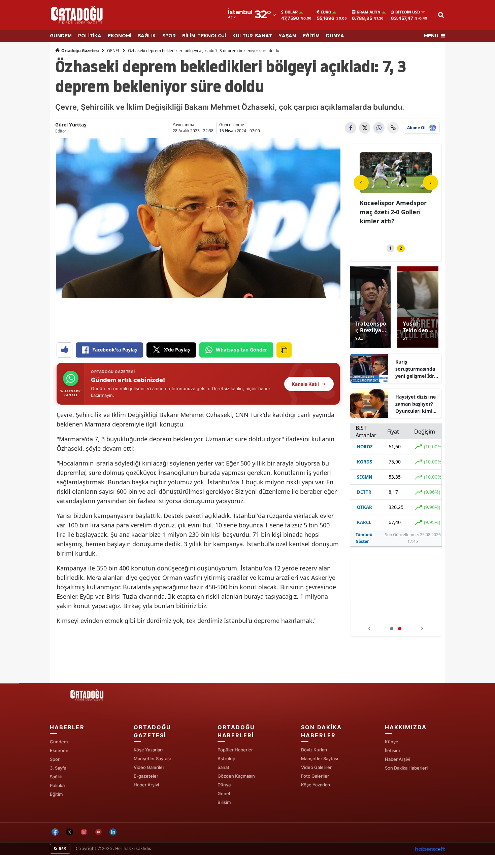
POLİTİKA (89, 36)
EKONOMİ (119, 36)
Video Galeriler (149, 767)
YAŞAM (287, 36)
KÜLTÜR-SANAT (252, 36)
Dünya (224, 784)
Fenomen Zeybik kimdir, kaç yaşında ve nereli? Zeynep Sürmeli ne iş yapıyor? (396, 615)
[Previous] (361, 182)
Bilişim (224, 802)
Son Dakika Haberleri (406, 768)
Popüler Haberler (235, 749)
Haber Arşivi (146, 784)
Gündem (59, 741)
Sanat (223, 767)
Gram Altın (369, 12)
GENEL (113, 50)
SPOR (169, 36)
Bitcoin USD (407, 12)
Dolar (291, 12)
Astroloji (226, 758)
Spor (55, 759)
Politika (57, 785)
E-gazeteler (146, 776)
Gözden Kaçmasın (236, 776)
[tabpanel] (396, 194)
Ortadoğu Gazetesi (79, 50)
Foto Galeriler (315, 776)
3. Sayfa (58, 768)
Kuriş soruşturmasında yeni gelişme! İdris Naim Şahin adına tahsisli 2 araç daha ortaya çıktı (416, 369)
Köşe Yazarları (148, 749)
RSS (62, 849)
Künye (391, 741)
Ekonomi (59, 750)
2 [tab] (401, 248)
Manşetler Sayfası (152, 758)
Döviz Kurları (314, 749)
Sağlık (56, 776)
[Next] (430, 182)
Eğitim (56, 794)
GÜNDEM (61, 36)
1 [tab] (390, 248)
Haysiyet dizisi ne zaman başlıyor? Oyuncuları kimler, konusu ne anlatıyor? (416, 404)
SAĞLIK (147, 36)
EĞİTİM (311, 36)
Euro (326, 12)
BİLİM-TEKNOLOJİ (204, 36)
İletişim (392, 750)
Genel (224, 793)
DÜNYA (335, 36)
